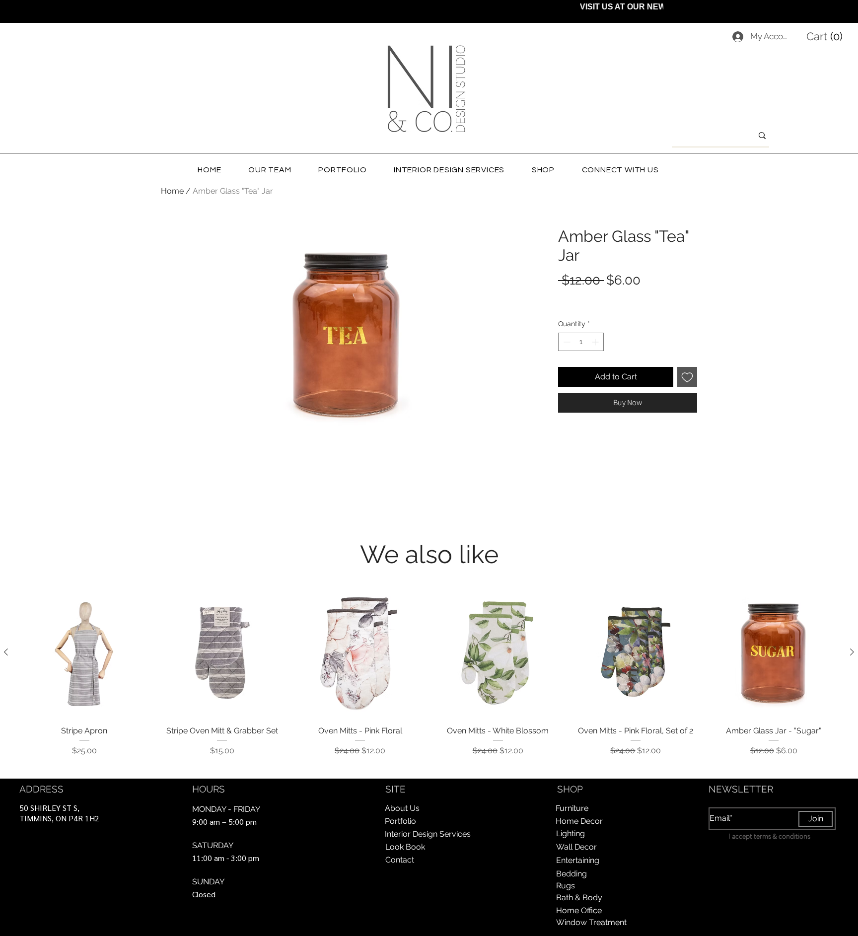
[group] (429, 679)
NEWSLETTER (741, 789)
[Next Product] (852, 652)
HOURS (208, 789)
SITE (395, 789)
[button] (826, 36)
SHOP (570, 789)
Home (172, 191)
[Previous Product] (6, 652)
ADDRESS (41, 789)
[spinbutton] (581, 342)
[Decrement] (566, 342)
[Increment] (596, 342)
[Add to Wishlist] (687, 377)
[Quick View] (84, 652)
